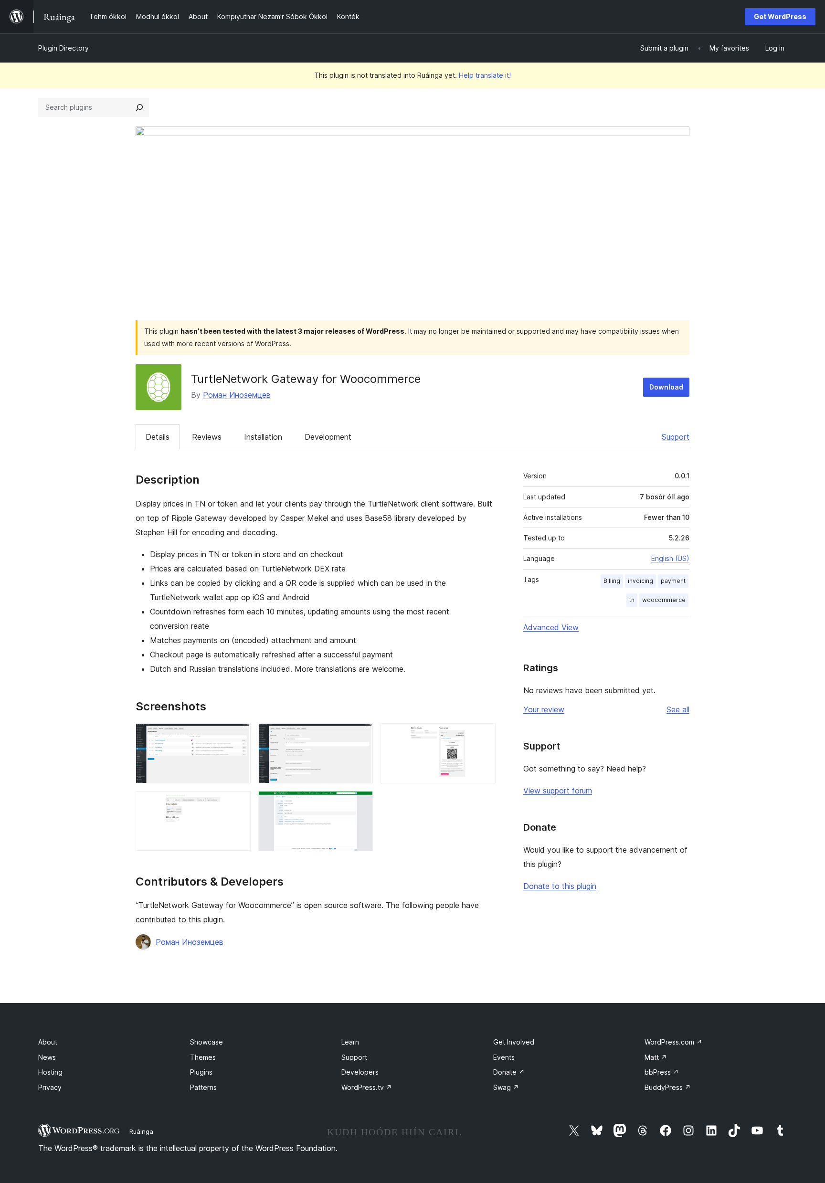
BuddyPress (668, 1087)
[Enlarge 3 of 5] (482, 736)
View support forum (557, 790)
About (47, 1042)
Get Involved (513, 1042)
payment (673, 580)
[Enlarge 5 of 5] (360, 804)
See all (677, 709)
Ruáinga (141, 1131)
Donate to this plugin (559, 886)
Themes (203, 1057)
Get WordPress (780, 16)
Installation (263, 437)
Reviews (207, 437)
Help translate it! (485, 75)
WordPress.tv (366, 1087)
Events (504, 1057)
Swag (506, 1087)
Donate (509, 1072)
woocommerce (664, 599)
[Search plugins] (139, 107)
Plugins (201, 1072)
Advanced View (551, 627)
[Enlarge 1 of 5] (238, 736)
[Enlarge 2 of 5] (360, 736)
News (47, 1057)
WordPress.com (673, 1042)
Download (666, 387)
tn (632, 599)
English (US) (670, 558)
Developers (360, 1072)
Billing (611, 580)
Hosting (50, 1072)
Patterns (203, 1087)
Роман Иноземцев (237, 395)
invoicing (640, 580)
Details (157, 437)
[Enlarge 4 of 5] (238, 804)
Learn (350, 1042)
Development (328, 437)
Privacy (50, 1087)
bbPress (662, 1072)
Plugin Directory (63, 48)
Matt (656, 1057)
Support (675, 437)
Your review (543, 709)
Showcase (206, 1042)
